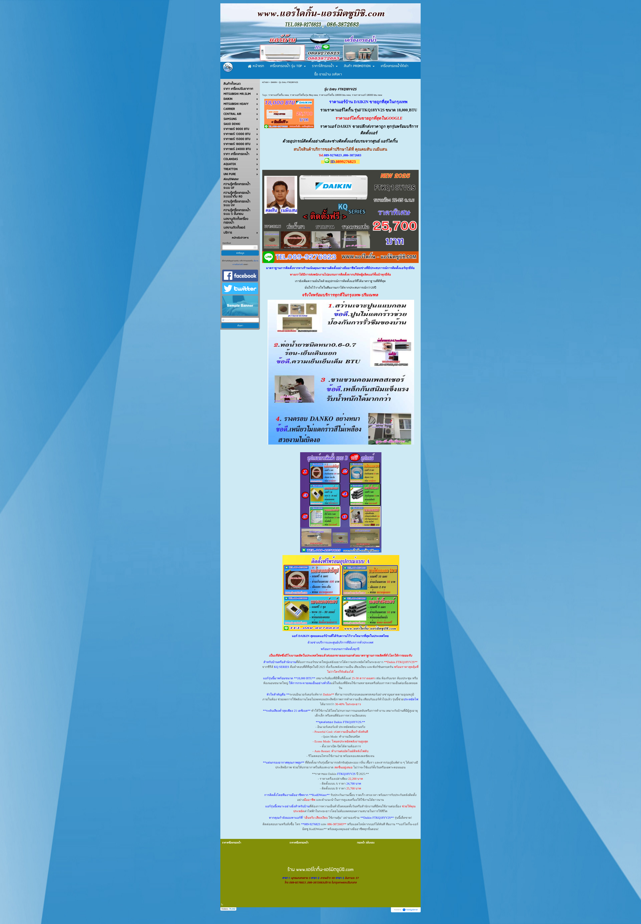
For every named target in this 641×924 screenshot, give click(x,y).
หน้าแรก (265, 82)
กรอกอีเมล (226, 243)
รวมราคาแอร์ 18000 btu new (367, 95)
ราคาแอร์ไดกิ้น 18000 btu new (335, 95)
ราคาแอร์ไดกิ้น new (278, 95)
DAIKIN (274, 82)
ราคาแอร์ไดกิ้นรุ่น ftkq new (304, 95)
